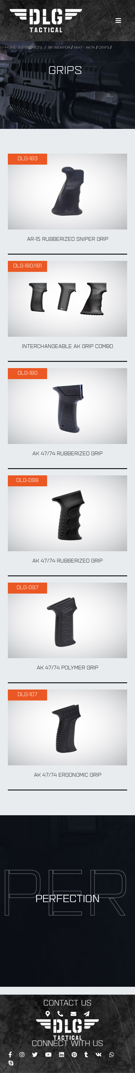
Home (10, 47)
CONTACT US (67, 1003)
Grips (103, 47)
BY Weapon (59, 47)
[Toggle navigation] (118, 20)
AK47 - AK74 (84, 47)
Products (32, 47)
